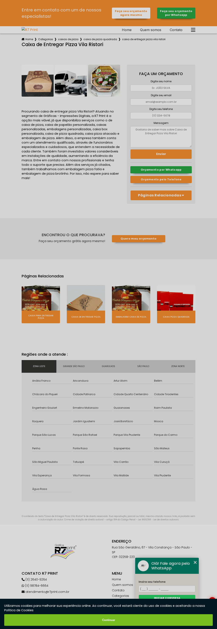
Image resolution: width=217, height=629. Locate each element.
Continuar (108, 620)
